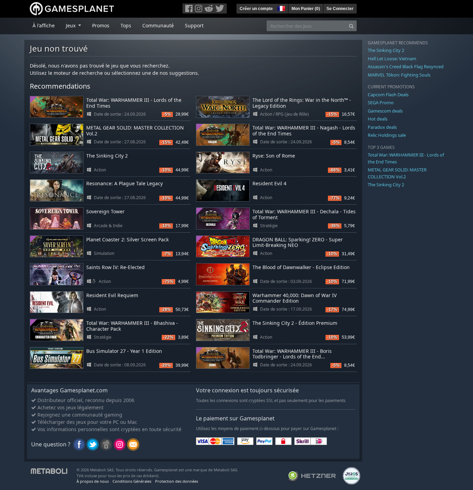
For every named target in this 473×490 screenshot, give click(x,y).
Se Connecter (340, 8)
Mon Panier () (306, 8)
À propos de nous (93, 481)
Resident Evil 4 (269, 183)
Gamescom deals (385, 111)
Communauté (158, 25)
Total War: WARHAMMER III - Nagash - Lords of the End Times (303, 130)
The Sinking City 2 (107, 155)
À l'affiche (44, 25)
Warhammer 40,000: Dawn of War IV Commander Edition (294, 298)
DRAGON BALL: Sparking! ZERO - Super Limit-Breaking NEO (297, 242)
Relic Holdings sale (387, 135)
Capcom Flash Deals (388, 94)
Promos (100, 25)
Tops (126, 25)
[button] (280, 7)
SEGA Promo (381, 102)
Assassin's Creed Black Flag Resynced (406, 66)
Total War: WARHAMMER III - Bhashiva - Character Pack (132, 326)
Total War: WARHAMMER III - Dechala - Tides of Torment (304, 214)
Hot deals (377, 119)
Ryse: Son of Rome (273, 155)
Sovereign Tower (105, 211)
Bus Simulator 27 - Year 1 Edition (124, 351)
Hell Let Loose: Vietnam (392, 58)
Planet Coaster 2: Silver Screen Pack (127, 239)
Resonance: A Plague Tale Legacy (124, 183)
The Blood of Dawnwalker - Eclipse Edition (301, 267)
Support (194, 25)
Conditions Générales (132, 481)
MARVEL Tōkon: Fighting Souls (399, 75)
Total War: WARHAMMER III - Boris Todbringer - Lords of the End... (292, 354)
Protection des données (176, 481)
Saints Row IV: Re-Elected (115, 267)
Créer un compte (256, 8)
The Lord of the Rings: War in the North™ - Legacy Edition (301, 103)
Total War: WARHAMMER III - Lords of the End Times (133, 103)
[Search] (351, 25)
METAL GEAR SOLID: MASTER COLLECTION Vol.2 (135, 130)
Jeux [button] (71, 25)
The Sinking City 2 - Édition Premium (294, 323)
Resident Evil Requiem (112, 295)
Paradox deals (382, 127)
